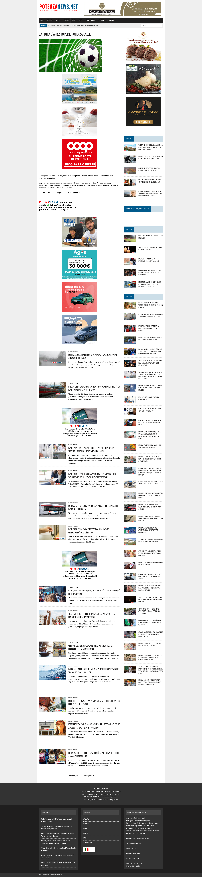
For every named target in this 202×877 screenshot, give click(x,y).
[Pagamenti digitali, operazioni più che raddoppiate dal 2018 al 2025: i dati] (130, 263)
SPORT (74, 20)
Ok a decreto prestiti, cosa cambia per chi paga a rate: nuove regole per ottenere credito (149, 422)
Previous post (73, 775)
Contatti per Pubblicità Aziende (137, 838)
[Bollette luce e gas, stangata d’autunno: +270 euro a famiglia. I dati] (130, 413)
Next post (88, 775)
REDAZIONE (101, 20)
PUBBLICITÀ (111, 20)
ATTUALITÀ (49, 20)
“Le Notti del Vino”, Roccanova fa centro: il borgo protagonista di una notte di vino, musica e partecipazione (150, 147)
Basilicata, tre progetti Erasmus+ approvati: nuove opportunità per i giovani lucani (148, 530)
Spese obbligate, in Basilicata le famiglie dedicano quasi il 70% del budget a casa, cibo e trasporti (149, 553)
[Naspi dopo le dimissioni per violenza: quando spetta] (130, 402)
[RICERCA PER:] (151, 25)
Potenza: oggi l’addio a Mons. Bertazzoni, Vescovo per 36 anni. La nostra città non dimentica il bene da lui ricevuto (150, 193)
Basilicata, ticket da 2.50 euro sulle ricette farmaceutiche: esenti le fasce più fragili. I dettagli (150, 495)
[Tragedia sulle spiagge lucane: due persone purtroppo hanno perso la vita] (130, 252)
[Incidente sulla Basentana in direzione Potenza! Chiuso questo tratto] (130, 173)
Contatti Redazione (133, 853)
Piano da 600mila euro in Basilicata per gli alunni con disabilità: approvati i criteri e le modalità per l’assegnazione (150, 351)
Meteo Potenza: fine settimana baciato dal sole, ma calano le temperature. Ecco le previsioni (150, 388)
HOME (42, 20)
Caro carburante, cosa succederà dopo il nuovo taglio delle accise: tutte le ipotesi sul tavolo (150, 623)
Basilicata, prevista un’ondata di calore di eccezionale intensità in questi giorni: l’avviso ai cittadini (150, 588)
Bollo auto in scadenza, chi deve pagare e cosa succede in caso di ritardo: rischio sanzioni (150, 576)
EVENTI (80, 20)
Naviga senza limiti (133, 858)
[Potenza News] (58, 7)
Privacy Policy (131, 848)
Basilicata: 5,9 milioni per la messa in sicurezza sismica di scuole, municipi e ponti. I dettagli (150, 518)
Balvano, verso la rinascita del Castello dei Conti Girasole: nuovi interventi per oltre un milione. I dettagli (149, 657)
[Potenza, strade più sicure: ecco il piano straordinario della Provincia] (130, 450)
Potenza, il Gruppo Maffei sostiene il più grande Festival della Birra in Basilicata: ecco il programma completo (150, 682)
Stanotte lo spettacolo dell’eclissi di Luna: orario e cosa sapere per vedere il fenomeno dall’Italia (150, 599)
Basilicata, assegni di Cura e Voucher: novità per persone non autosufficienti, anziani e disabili (149, 459)
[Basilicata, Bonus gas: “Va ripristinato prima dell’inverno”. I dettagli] (130, 648)
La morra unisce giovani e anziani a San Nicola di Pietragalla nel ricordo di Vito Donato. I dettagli (149, 272)
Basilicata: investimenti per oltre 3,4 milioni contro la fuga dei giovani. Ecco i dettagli (149, 328)
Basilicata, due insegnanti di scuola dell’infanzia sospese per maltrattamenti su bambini (150, 507)
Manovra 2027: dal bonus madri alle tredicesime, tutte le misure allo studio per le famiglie (150, 305)
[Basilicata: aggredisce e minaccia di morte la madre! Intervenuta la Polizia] (130, 342)
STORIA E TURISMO (90, 20)
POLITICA (58, 20)
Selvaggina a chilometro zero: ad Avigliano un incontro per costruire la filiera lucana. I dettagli (150, 634)
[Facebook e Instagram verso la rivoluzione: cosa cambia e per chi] (130, 567)
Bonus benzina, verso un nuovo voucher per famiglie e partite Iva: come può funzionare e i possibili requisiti (149, 284)
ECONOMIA (66, 20)
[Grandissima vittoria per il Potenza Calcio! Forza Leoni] (130, 240)
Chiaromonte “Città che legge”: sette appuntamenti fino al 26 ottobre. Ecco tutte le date (149, 611)
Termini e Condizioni (133, 843)
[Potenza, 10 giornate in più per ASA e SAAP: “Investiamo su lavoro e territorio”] (130, 486)
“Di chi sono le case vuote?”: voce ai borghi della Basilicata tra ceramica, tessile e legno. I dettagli (150, 363)
